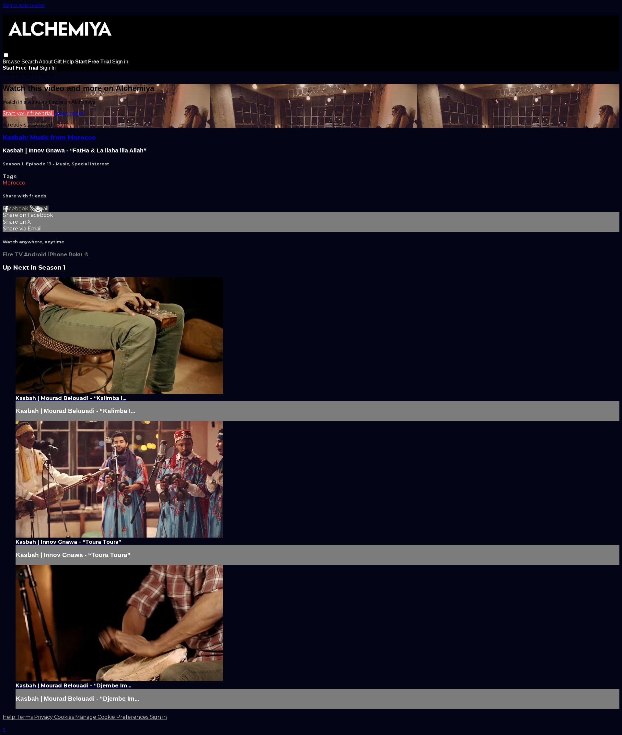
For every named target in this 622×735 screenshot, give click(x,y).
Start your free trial (28, 113)
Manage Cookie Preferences (112, 717)
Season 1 (52, 267)
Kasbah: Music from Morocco (49, 137)
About (45, 61)
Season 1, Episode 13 (28, 163)
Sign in (120, 61)
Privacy (44, 717)
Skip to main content (24, 5)
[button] (6, 55)
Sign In (48, 68)
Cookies (64, 717)
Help (68, 61)
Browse (12, 61)
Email (41, 209)
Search (30, 61)
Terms (25, 717)
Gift (58, 61)
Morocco (14, 183)
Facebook (16, 209)
